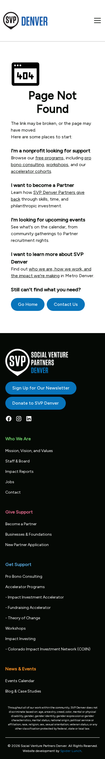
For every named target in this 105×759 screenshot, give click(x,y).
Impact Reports (19, 471)
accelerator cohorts (31, 171)
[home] (25, 20)
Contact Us (66, 304)
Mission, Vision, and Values (29, 450)
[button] (96, 20)
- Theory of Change (22, 618)
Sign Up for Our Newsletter (40, 388)
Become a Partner (21, 524)
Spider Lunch (70, 751)
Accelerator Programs (25, 586)
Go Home (28, 304)
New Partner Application (27, 544)
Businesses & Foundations (28, 534)
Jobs (9, 482)
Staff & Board (17, 461)
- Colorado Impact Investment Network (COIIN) (47, 649)
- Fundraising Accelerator (28, 607)
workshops (57, 164)
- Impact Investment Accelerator (34, 597)
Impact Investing (20, 638)
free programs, (50, 157)
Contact (13, 492)
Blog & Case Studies (23, 691)
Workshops (15, 628)
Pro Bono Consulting (23, 576)
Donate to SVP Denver (35, 403)
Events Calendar (19, 680)
